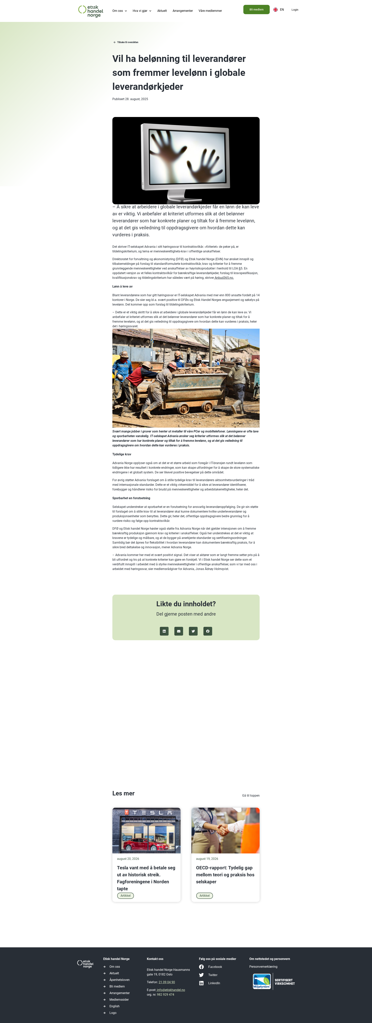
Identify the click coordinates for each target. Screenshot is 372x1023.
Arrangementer (183, 11)
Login (295, 9)
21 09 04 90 (167, 982)
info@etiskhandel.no (170, 990)
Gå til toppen (251, 795)
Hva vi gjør (140, 11)
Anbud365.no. (224, 278)
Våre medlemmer (210, 11)
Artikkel (126, 895)
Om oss (117, 11)
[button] (164, 631)
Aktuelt (162, 11)
